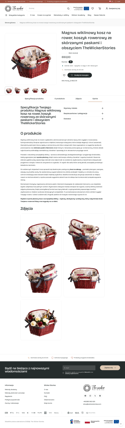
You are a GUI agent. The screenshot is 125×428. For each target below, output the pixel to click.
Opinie (95, 99)
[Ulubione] (92, 8)
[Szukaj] (68, 8)
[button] (100, 8)
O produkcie (60, 99)
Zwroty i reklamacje (12, 403)
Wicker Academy (78, 15)
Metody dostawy (11, 389)
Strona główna (10, 23)
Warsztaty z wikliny (61, 15)
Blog (89, 15)
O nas (32, 15)
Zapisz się (108, 368)
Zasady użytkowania (71, 373)
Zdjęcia (79, 99)
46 (70, 62)
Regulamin (8, 396)
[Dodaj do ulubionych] (64, 75)
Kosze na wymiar (44, 15)
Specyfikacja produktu (34, 99)
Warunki (87, 372)
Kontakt (47, 393)
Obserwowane (49, 400)
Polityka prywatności (12, 400)
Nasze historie (99, 15)
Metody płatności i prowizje (15, 393)
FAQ (45, 396)
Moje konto (48, 403)
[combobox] (48, 8)
